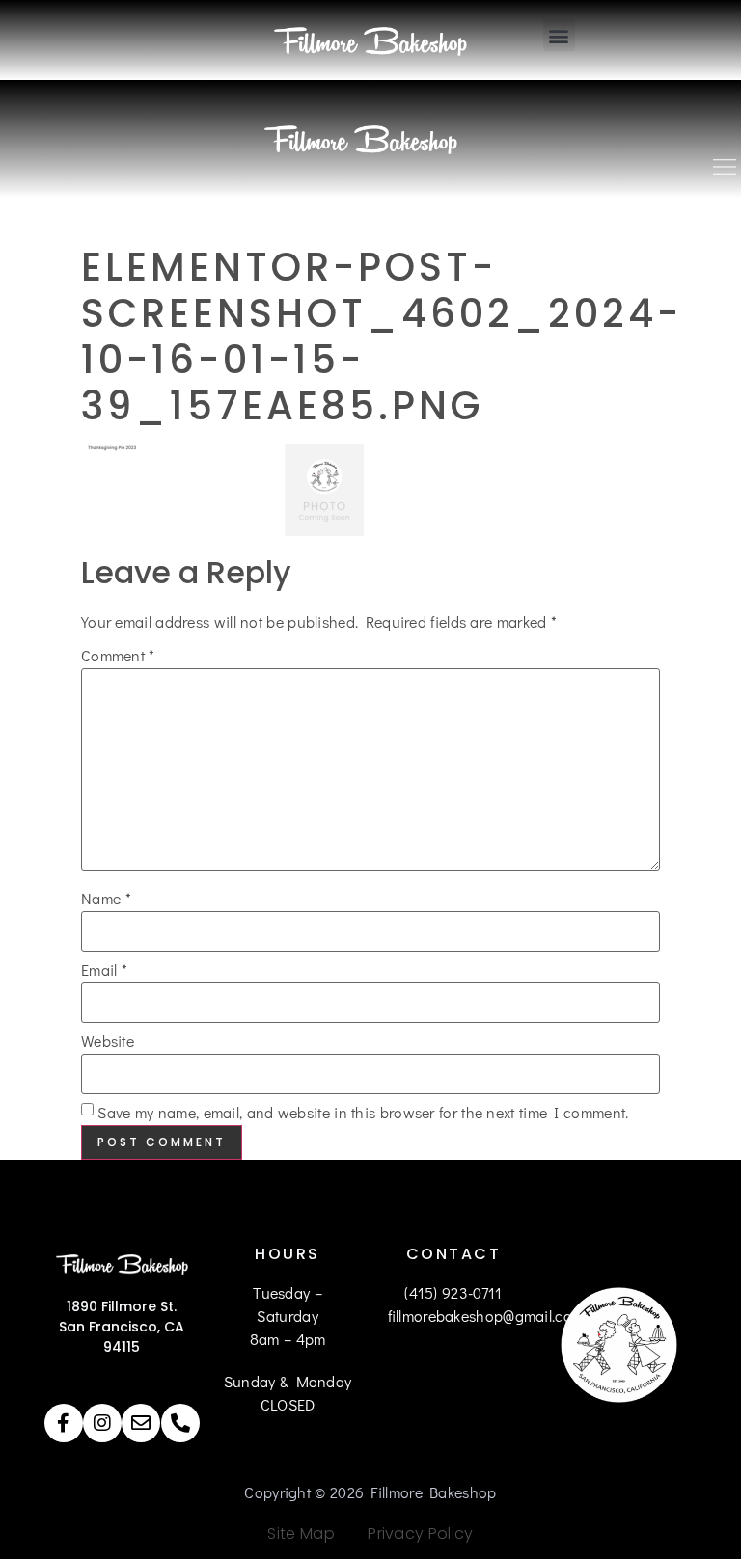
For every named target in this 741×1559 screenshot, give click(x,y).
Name (106, 898)
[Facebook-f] (63, 1423)
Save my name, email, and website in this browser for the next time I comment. (362, 1112)
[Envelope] (141, 1423)
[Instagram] (102, 1423)
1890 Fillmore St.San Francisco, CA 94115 (121, 1327)
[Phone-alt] (180, 1423)
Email (104, 970)
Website (107, 1041)
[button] (559, 35)
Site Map (300, 1533)
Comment (118, 655)
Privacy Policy (414, 1533)
